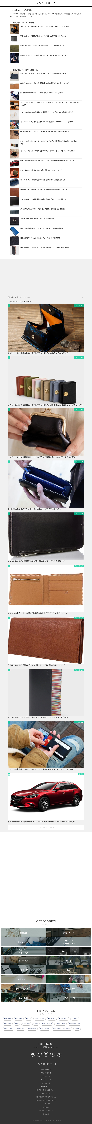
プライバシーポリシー (46, 1111)
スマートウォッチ (75, 1023)
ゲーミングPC (9, 1028)
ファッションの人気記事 (46, 827)
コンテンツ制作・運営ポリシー (46, 1090)
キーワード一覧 (46, 1080)
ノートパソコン (40, 1018)
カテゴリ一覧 (46, 1076)
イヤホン (75, 1018)
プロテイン (19, 1018)
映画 (17, 1023)
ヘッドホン (8, 1023)
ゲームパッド (64, 1018)
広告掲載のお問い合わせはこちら (19, 297)
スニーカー (21, 1028)
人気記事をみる (46, 1073)
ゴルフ (29, 1018)
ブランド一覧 (46, 1083)
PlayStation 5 (45, 1028)
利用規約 (46, 1107)
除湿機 (77, 1028)
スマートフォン (61, 1023)
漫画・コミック (47, 1023)
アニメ (36, 1023)
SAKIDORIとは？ (46, 1086)
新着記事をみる (46, 1069)
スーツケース (32, 1028)
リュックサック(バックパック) (62, 1028)
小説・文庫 (26, 1023)
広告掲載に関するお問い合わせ (46, 1097)
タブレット (52, 1018)
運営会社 (46, 1114)
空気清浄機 (8, 1018)
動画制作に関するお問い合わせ (46, 1100)
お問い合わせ (46, 1093)
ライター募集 (46, 1104)
